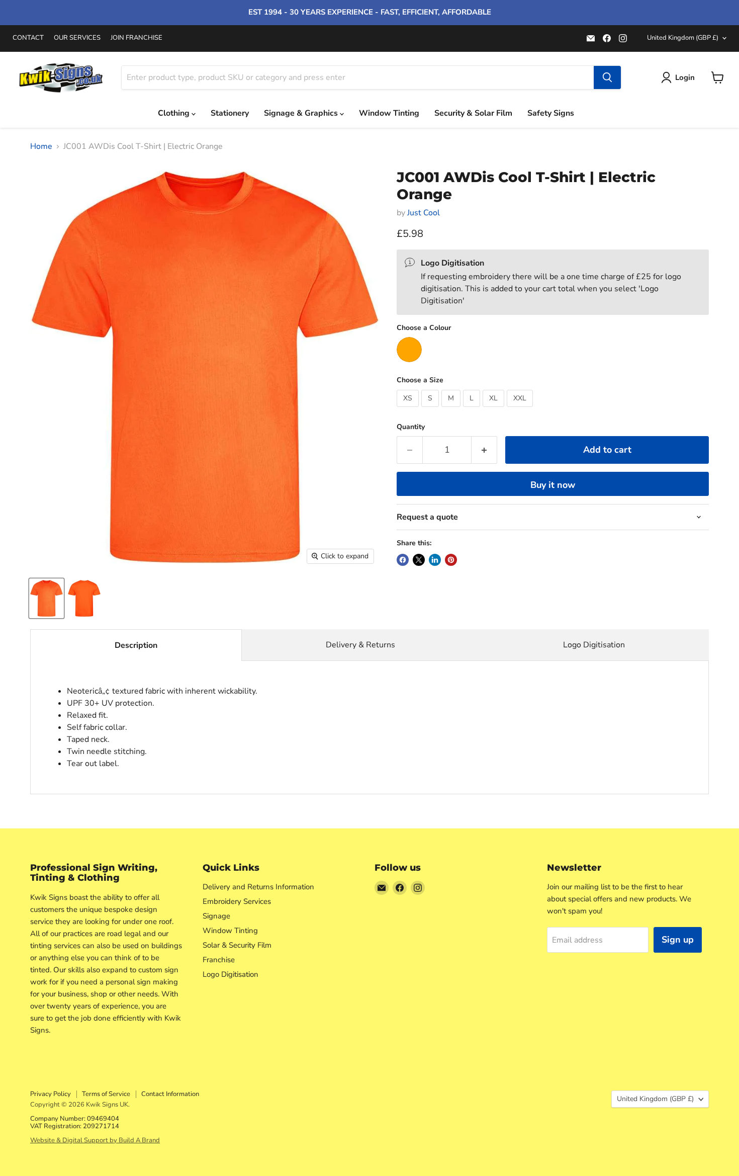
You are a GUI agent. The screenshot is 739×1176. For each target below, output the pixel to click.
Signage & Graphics (302, 113)
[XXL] (521, 409)
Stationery (230, 113)
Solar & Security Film (237, 945)
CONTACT (28, 38)
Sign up (678, 940)
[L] (473, 409)
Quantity (411, 427)
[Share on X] (419, 560)
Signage (216, 916)
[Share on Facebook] (403, 560)
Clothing (175, 113)
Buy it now (552, 485)
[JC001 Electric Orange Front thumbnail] (46, 598)
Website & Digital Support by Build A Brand (95, 1140)
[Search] (607, 77)
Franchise (219, 960)
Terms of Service (106, 1094)
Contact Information (170, 1094)
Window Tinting (389, 113)
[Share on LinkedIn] (435, 560)
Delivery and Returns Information (258, 887)
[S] (431, 409)
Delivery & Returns (360, 644)
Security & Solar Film (473, 113)
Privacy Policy (50, 1094)
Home (41, 146)
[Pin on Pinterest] (451, 560)
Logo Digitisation (594, 644)
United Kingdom (682, 37)
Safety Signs (550, 113)
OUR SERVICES (77, 38)
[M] (452, 409)
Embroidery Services (237, 901)
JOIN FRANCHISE (136, 38)
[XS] (409, 409)
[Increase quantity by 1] (484, 450)
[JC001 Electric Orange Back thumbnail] (84, 598)
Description (136, 645)
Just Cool (423, 212)
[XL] (495, 409)
